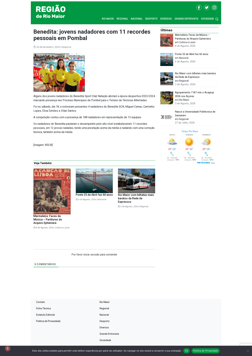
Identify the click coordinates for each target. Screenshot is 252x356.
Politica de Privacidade (48, 321)
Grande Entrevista (186, 18)
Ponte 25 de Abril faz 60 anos (94, 194)
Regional (122, 18)
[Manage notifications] (7, 348)
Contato (40, 302)
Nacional (136, 18)
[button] (216, 18)
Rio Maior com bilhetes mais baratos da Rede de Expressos (136, 198)
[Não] (247, 351)
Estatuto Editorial (45, 314)
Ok (186, 350)
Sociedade (207, 18)
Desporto (151, 18)
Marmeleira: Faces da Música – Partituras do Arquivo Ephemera (47, 219)
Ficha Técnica (43, 308)
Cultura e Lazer (62, 227)
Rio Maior (108, 18)
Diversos (166, 18)
